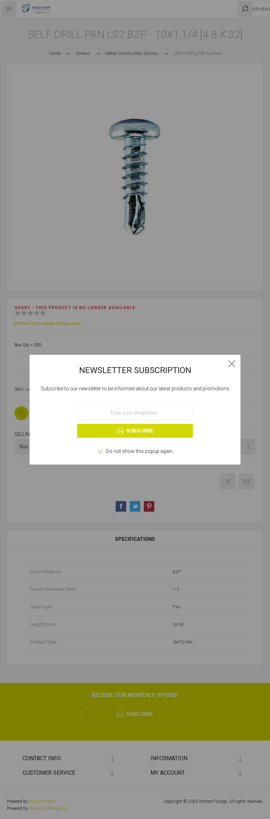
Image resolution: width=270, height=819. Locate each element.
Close (232, 364)
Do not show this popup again (139, 451)
